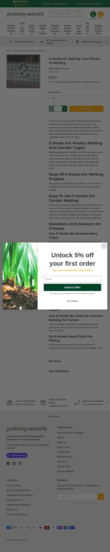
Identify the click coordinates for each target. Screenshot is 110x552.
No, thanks (72, 301)
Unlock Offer (72, 287)
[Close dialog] (104, 246)
